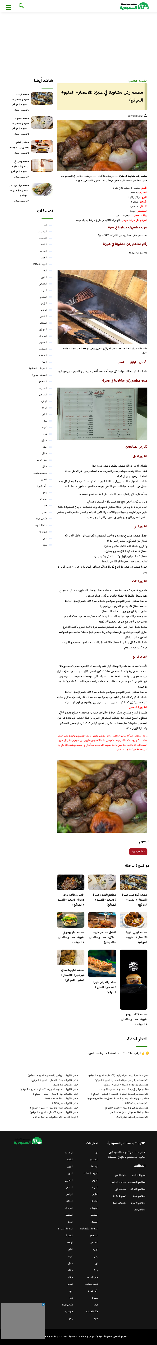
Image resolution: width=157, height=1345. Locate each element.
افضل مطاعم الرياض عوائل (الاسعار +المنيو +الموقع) (122, 1080)
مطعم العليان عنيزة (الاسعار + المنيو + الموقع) (104, 987)
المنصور (43, 381)
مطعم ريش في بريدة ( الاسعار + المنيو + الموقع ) (20, 167)
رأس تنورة (42, 486)
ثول (45, 434)
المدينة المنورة (39, 375)
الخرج (44, 277)
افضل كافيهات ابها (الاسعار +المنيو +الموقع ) (55, 1094)
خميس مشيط (40, 473)
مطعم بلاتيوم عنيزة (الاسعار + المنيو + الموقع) (104, 900)
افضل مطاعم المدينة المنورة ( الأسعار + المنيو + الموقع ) (120, 1094)
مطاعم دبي (120, 1189)
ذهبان (44, 479)
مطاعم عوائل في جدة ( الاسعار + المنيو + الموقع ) (124, 1089)
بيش (45, 421)
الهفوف (43, 401)
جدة (45, 447)
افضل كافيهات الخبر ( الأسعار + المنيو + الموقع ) (54, 1112)
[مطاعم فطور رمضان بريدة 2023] (42, 146)
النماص (43, 395)
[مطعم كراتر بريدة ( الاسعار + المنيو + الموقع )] (42, 189)
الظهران (43, 329)
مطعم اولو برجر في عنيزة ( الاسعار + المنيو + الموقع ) (71, 937)
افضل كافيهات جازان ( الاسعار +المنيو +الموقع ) (54, 1108)
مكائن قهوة (41, 519)
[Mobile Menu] (8, 7)
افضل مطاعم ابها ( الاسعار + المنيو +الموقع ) (126, 1108)
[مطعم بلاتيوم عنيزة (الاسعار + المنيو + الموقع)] (42, 122)
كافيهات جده (119, 1203)
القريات (43, 336)
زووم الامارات (119, 1196)
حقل (44, 466)
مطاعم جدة (139, 1196)
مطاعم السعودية (137, 1182)
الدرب (44, 290)
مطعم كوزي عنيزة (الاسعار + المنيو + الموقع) (136, 937)
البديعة (43, 251)
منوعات (43, 532)
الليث (44, 362)
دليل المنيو (120, 1175)
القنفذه (43, 355)
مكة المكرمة (41, 525)
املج (44, 414)
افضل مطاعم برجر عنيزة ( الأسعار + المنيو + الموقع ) (71, 900)
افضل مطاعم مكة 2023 (137, 1103)
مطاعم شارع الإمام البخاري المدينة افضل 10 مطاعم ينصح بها (118, 1098)
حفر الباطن (41, 460)
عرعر (45, 512)
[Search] (20, 6)
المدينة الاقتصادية (38, 368)
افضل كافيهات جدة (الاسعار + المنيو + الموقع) (54, 1080)
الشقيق (43, 316)
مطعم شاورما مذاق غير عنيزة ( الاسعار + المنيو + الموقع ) (72, 975)
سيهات (43, 499)
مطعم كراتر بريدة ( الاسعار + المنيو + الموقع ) (19, 191)
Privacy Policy (50, 1336)
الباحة (44, 244)
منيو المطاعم (139, 1175)
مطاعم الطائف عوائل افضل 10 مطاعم (129, 1112)
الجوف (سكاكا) (40, 264)
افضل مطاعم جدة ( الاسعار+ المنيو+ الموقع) (126, 1085)
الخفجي (43, 284)
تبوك (44, 427)
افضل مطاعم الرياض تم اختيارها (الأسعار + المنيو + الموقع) (118, 1075)
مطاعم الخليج (138, 1203)
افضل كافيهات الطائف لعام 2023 (61, 1098)
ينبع (45, 545)
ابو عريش (42, 231)
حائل (44, 453)
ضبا (45, 505)
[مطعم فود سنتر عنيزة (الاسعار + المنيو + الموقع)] (42, 98)
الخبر (44, 271)
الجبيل (44, 257)
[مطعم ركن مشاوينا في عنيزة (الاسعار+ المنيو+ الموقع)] (102, 145)
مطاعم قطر (140, 1210)
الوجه (44, 408)
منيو (45, 538)
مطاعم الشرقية (138, 1189)
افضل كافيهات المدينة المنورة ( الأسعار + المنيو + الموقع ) (49, 1089)
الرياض (43, 310)
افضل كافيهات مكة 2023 (65, 1085)
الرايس (43, 303)
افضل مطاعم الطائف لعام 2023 (132, 1117)
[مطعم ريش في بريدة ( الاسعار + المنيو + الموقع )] (42, 165)
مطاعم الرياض (118, 1182)
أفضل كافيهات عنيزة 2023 (65, 1103)
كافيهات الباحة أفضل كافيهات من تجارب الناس (55, 1117)
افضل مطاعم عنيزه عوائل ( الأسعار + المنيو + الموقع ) (102, 937)
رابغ (45, 492)
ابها (45, 225)
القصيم (43, 342)
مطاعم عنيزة (138, 851)
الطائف (43, 323)
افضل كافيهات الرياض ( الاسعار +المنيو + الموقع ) (53, 1075)
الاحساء (43, 238)
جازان (44, 440)
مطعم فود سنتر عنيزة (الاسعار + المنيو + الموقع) (134, 900)
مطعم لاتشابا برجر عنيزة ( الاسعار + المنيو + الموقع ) (134, 1019)
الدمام (43, 297)
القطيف (43, 349)
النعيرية (43, 388)
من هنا (78, 220)
